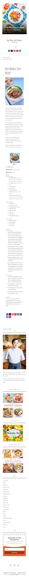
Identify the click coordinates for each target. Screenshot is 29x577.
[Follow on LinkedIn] (20, 51)
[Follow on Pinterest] (17, 51)
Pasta (4, 513)
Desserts (5, 496)
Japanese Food (6, 505)
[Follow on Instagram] (14, 51)
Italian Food (5, 502)
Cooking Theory (6, 494)
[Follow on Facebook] (9, 51)
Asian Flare (5, 480)
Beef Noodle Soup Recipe (6, 57)
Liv (4, 59)
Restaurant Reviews (7, 518)
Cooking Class (6, 491)
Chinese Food (6, 487)
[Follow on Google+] (13, 314)
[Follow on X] (12, 51)
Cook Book (5, 489)
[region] (14, 18)
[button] (14, 18)
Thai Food (5, 524)
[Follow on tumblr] (21, 314)
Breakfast (5, 485)
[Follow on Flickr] (10, 317)
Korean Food (6, 507)
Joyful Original (22, 574)
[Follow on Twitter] (10, 314)
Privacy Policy (6, 574)
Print (15, 164)
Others (4, 511)
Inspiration (5, 500)
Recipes (9, 32)
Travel (4, 527)
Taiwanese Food (7, 522)
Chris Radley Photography (15, 147)
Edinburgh (5, 498)
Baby (4, 483)
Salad (5, 32)
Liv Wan (12, 25)
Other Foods (6, 509)
